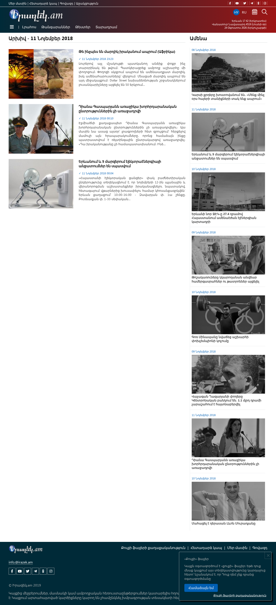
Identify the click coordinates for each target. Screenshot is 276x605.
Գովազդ (66, 3)
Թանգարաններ (55, 27)
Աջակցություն (87, 3)
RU (244, 12)
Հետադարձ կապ (43, 3)
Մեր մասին (18, 3)
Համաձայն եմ (201, 588)
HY (236, 12)
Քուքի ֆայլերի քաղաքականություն (239, 595)
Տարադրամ (106, 27)
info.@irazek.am (21, 562)
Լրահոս (29, 27)
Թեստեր (82, 27)
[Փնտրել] (264, 12)
